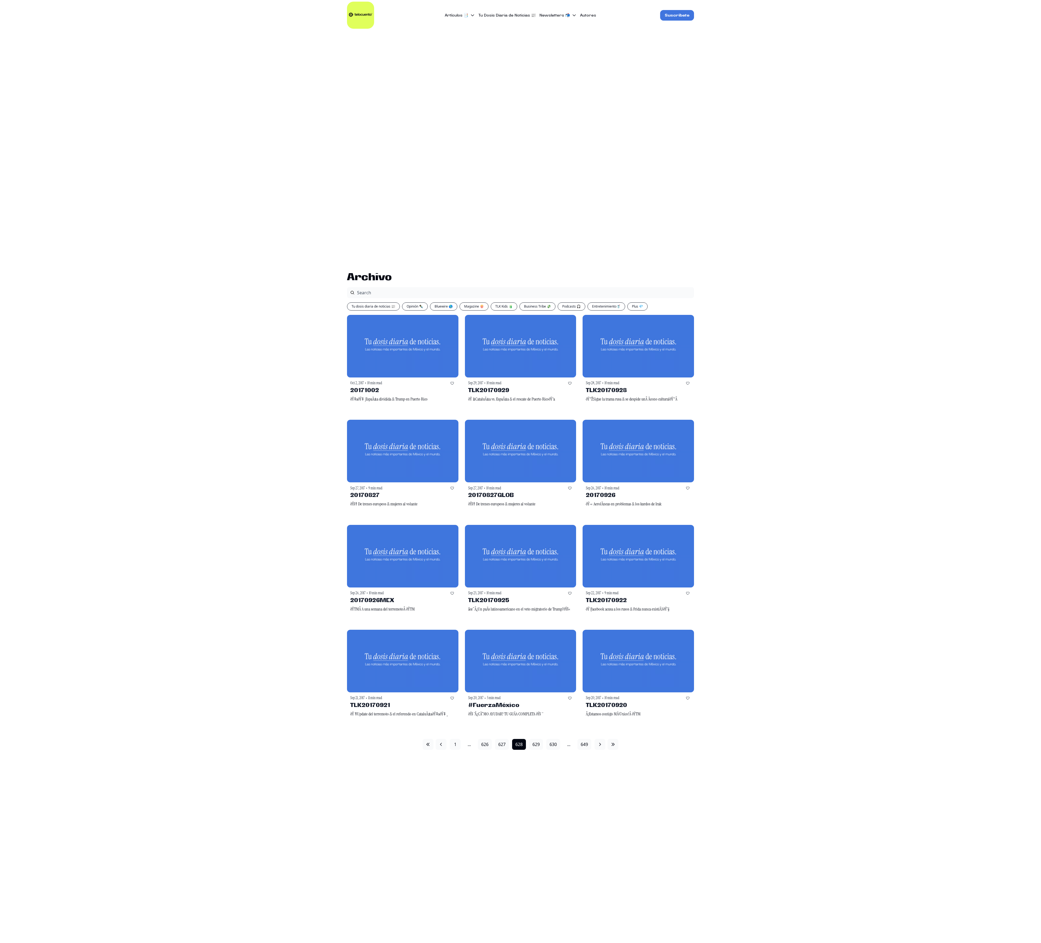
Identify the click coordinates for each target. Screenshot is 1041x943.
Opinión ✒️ (415, 306)
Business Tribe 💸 (537, 306)
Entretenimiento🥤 (606, 306)
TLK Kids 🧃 (504, 306)
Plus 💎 (637, 306)
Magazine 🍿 (474, 306)
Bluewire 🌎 (444, 306)
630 (553, 744)
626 (485, 744)
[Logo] (360, 15)
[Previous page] (441, 744)
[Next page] (600, 744)
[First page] (428, 744)
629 (536, 744)
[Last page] (613, 744)
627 (502, 744)
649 (584, 744)
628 (519, 744)
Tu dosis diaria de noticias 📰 (373, 306)
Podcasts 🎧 (571, 306)
